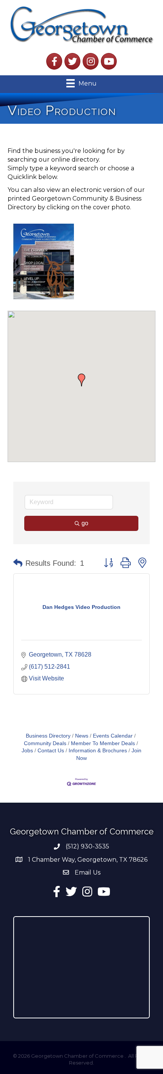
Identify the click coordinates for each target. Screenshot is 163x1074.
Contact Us (51, 750)
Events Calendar (113, 736)
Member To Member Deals (103, 743)
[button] (81, 379)
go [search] (85, 523)
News (81, 736)
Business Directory (48, 736)
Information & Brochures (98, 750)
